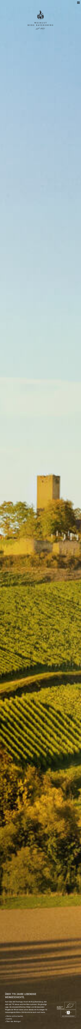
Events (9, 1019)
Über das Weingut (13, 1021)
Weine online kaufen (14, 1016)
